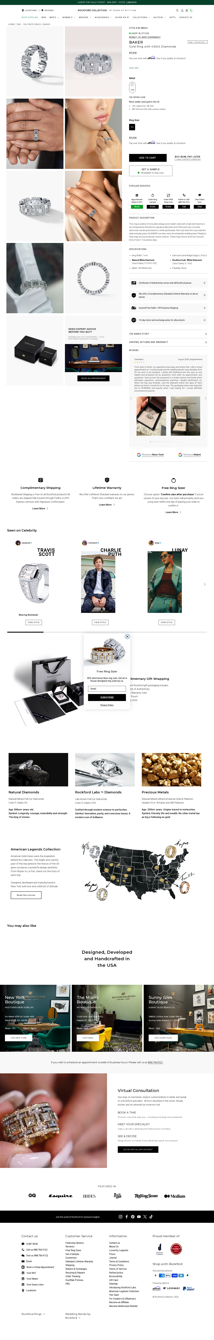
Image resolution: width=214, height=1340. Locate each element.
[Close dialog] (127, 636)
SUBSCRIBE (107, 697)
